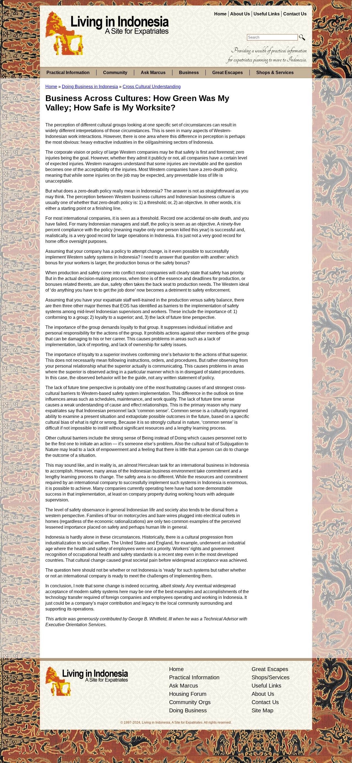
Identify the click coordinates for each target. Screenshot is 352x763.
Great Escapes (227, 72)
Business (189, 72)
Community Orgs (190, 702)
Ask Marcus (153, 72)
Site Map (262, 710)
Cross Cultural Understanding (152, 86)
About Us (240, 14)
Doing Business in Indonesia (90, 86)
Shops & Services (275, 72)
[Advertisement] (270, 177)
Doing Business (188, 710)
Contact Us (295, 14)
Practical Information (68, 72)
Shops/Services (271, 677)
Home (220, 14)
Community (115, 72)
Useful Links (267, 14)
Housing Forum (188, 694)
